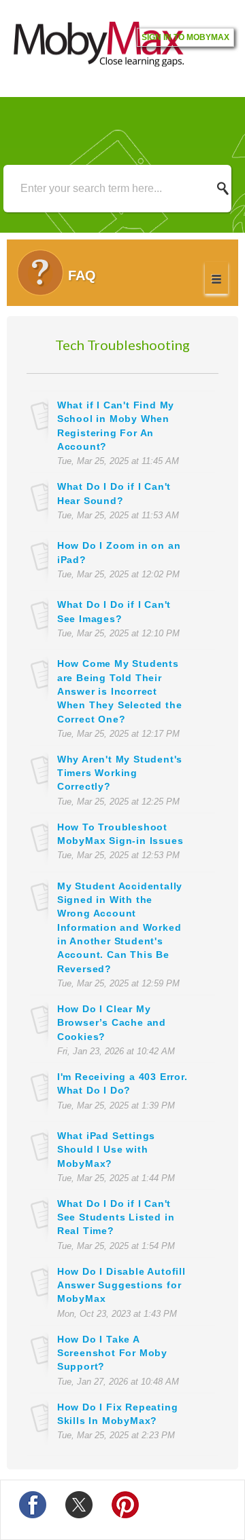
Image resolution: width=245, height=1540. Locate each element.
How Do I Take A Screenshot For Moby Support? (112, 1353)
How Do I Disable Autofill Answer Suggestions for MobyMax (121, 1285)
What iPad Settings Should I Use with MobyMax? (106, 1149)
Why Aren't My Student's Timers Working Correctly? (119, 773)
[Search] (226, 188)
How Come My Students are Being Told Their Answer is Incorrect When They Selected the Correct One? (119, 691)
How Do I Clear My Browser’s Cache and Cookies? (111, 1022)
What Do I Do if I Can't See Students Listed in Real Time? (116, 1217)
